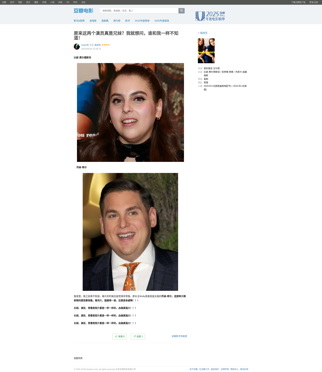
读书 (12, 2)
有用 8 (121, 336)
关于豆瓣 (194, 369)
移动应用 (244, 369)
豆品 (83, 2)
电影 (20, 2)
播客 (36, 2)
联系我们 (215, 369)
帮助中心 (234, 369)
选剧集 (105, 20)
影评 (127, 20)
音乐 (28, 2)
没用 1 (140, 336)
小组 (52, 2)
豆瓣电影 (86, 11)
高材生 (97, 45)
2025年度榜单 (142, 20)
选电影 (93, 20)
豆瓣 (4, 2)
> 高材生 (203, 32)
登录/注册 (313, 2)
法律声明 (225, 369)
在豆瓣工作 (204, 369)
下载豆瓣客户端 (298, 2)
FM (67, 2)
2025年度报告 (161, 20)
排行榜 (116, 20)
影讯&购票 (79, 20)
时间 (75, 2)
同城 (44, 2)
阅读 (60, 2)
